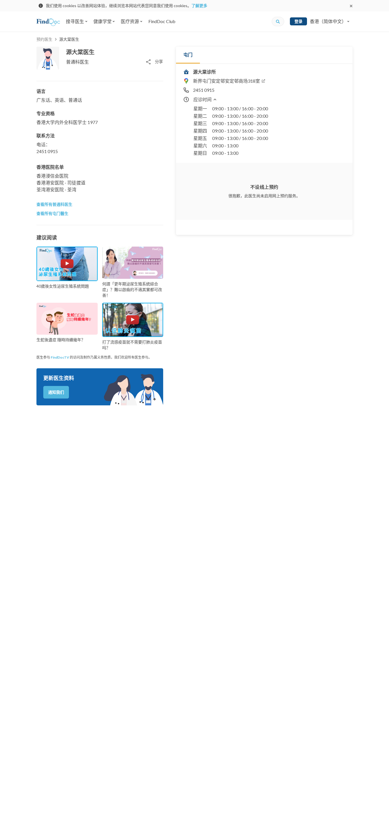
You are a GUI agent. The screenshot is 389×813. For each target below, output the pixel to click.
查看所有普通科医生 (54, 204)
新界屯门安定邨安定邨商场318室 (226, 81)
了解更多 (199, 5)
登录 (298, 21)
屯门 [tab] (188, 54)
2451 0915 (47, 151)
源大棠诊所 (204, 71)
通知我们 (56, 392)
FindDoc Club (161, 21)
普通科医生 (77, 61)
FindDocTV (60, 357)
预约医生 (44, 39)
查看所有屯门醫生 (52, 213)
